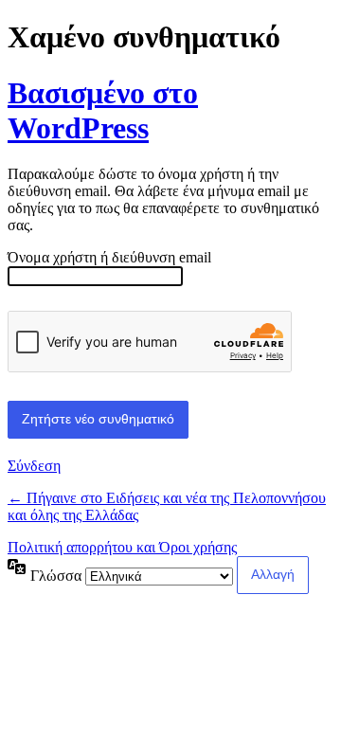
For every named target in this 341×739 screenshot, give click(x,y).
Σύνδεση (34, 466)
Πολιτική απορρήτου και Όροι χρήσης (122, 547)
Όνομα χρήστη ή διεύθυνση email (109, 257)
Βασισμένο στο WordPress (103, 110)
